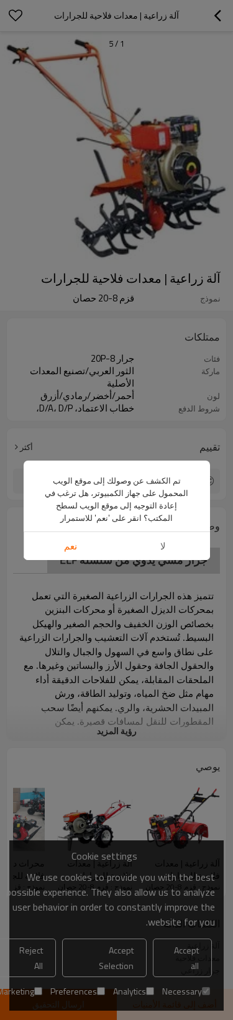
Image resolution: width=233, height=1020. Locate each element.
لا (163, 546)
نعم (70, 546)
